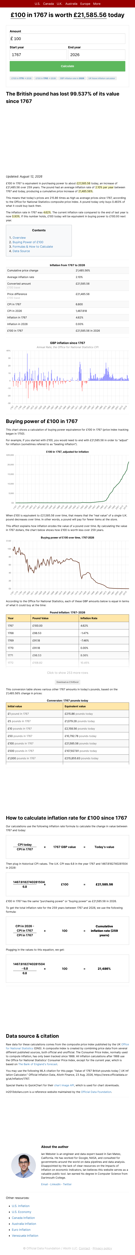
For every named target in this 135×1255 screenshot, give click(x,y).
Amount (15, 31)
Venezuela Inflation (25, 1235)
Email (44, 1184)
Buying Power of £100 (28, 242)
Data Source (21, 251)
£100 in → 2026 (21, 78)
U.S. (37, 3)
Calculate (67, 66)
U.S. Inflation (21, 1206)
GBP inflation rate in (72, 78)
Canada (48, 3)
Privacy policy (102, 1248)
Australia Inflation (24, 1223)
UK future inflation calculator (102, 78)
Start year (17, 47)
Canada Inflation (23, 1218)
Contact (84, 1248)
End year (74, 47)
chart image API (64, 1085)
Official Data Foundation (96, 1091)
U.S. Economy (21, 1212)
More (96, 3)
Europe (85, 3)
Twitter (67, 1184)
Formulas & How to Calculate (33, 246)
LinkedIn (55, 1184)
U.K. (59, 3)
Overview (19, 237)
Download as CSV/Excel (68, 682)
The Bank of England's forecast (37, 1064)
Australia (71, 3)
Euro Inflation (21, 1229)
